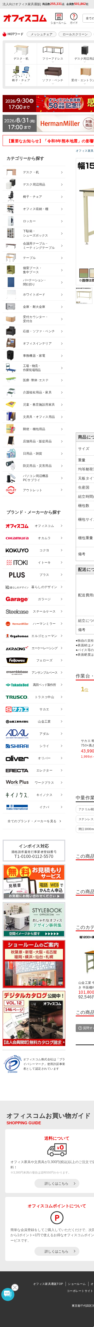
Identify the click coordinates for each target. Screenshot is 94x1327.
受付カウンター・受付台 (36, 319)
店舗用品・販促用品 (37, 441)
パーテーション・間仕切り (34, 282)
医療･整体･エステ (36, 380)
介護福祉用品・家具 (37, 392)
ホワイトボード (34, 294)
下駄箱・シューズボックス (35, 233)
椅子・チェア (21, 80)
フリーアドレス (52, 58)
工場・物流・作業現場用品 (31, 368)
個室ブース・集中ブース (32, 270)
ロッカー (29, 221)
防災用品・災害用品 (37, 466)
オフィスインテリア (37, 343)
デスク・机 (21, 58)
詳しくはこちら (56, 1183)
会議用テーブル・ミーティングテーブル (39, 246)
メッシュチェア (41, 34)
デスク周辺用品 (34, 184)
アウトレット (33, 490)
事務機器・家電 (34, 356)
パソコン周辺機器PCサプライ (36, 478)
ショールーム (77, 1283)
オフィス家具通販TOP (48, 1283)
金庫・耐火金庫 (34, 307)
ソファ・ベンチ (52, 80)
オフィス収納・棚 (36, 209)
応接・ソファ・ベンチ (39, 331)
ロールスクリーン (75, 34)
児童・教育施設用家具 (39, 404)
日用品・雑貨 (32, 453)
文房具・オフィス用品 (39, 417)
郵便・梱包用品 (34, 429)
